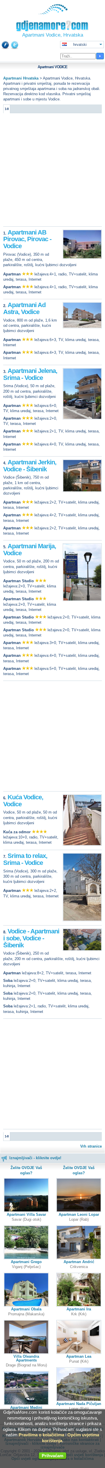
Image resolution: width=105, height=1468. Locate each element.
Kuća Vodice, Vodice (23, 800)
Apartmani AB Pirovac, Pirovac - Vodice (27, 239)
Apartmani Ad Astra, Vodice (24, 308)
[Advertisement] (52, 171)
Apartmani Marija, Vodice (29, 549)
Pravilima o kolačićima (41, 1434)
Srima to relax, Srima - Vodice (25, 859)
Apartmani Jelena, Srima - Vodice (30, 374)
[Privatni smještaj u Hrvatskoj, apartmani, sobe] (53, 13)
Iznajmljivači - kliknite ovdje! (35, 1158)
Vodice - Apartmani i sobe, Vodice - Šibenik (31, 938)
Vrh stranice (91, 1146)
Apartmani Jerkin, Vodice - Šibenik (29, 466)
